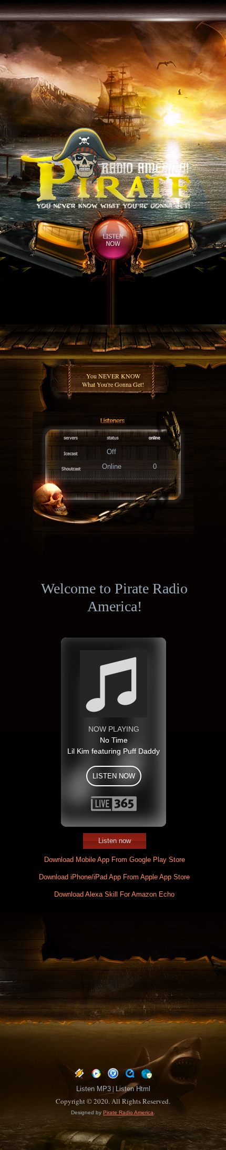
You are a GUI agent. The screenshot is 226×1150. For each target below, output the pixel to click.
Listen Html (133, 1089)
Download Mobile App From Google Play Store (114, 860)
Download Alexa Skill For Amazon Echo (114, 894)
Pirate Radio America (128, 1112)
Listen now (114, 841)
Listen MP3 (93, 1089)
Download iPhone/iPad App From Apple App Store (114, 877)
